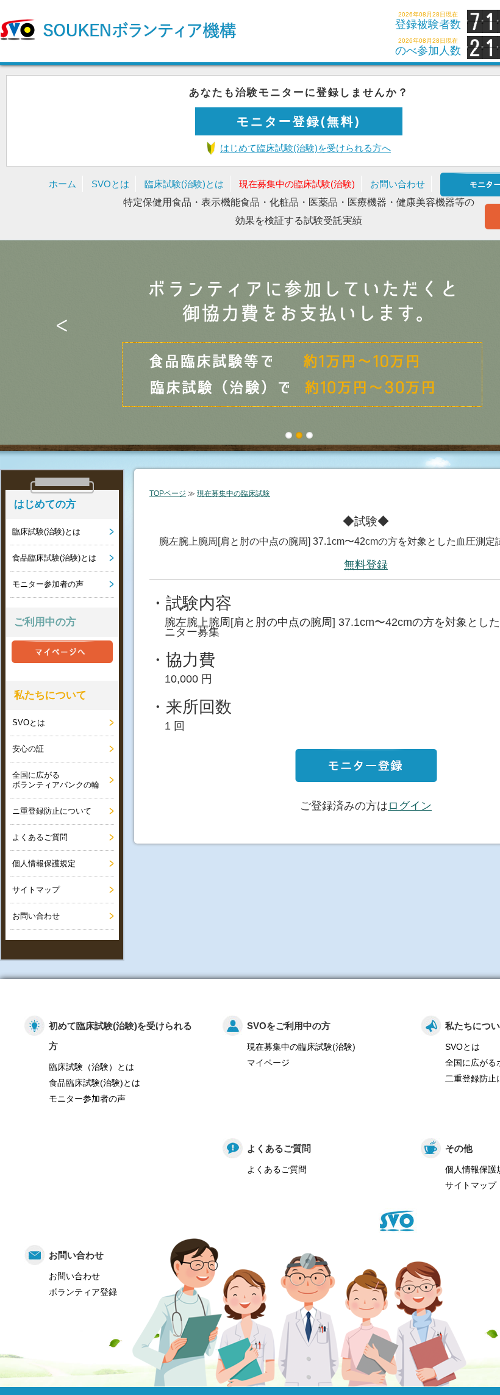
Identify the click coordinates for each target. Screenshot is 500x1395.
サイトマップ (36, 889)
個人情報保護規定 (44, 863)
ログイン (410, 806)
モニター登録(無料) (299, 121)
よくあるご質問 (40, 837)
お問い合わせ (397, 184)
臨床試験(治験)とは (184, 184)
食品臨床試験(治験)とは (54, 557)
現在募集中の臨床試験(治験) (297, 184)
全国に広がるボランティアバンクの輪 (55, 779)
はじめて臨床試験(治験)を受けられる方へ (305, 148)
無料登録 (366, 565)
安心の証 (28, 748)
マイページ (268, 1062)
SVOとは (110, 184)
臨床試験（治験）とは (91, 1067)
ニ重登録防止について (51, 811)
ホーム (62, 184)
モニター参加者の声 (48, 584)
